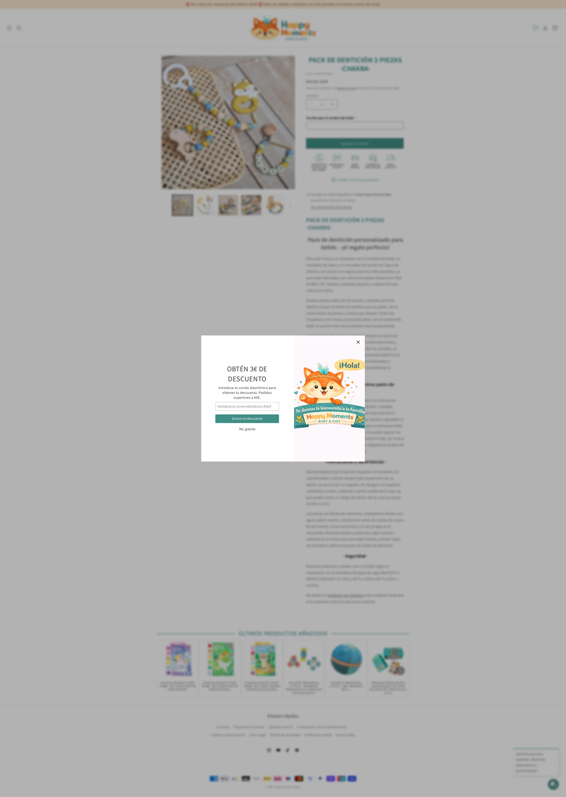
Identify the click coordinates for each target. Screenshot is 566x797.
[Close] (358, 342)
